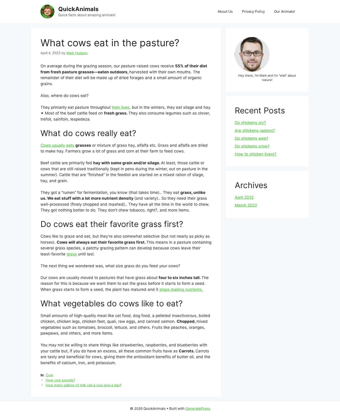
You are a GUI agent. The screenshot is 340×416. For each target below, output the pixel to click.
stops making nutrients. (181, 289)
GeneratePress (197, 408)
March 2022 (246, 205)
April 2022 (244, 197)
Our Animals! (284, 11)
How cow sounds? (60, 380)
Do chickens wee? (251, 138)
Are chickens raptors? (255, 130)
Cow (49, 375)
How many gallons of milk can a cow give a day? (83, 385)
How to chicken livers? (255, 154)
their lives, (121, 107)
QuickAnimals (78, 9)
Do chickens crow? (252, 146)
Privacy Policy (253, 11)
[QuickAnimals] (47, 11)
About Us (225, 11)
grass (72, 254)
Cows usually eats (57, 145)
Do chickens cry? (250, 122)
